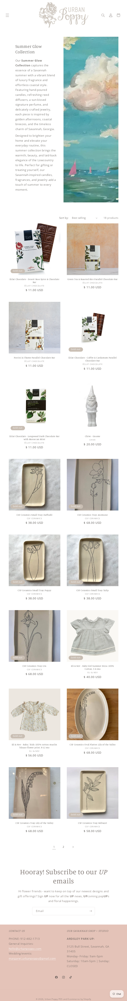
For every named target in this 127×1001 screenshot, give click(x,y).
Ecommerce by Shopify (79, 999)
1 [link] (54, 847)
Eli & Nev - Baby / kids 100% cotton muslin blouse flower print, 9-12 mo (34, 746)
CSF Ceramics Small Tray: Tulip (92, 590)
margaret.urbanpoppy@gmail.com (32, 958)
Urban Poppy (51, 999)
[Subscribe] (91, 911)
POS (61, 999)
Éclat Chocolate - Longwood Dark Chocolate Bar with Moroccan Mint (34, 438)
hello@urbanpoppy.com (25, 949)
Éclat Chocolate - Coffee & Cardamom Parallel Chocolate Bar (92, 359)
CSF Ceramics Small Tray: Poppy (34, 590)
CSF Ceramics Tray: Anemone (92, 514)
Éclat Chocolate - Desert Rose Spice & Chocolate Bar (34, 280)
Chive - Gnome (92, 436)
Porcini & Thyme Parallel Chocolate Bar (34, 357)
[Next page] (73, 847)
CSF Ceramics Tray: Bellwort (92, 823)
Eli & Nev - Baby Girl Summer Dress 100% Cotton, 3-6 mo (92, 667)
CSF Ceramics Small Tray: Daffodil (34, 514)
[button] (7, 15)
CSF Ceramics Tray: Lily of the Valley (34, 823)
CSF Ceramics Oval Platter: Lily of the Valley (92, 744)
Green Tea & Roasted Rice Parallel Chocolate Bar (92, 279)
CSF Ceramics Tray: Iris (34, 666)
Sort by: (63, 217)
